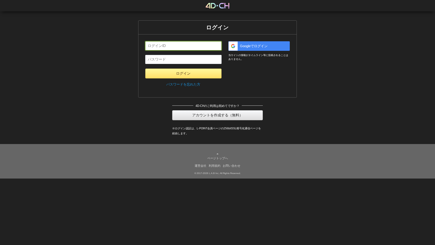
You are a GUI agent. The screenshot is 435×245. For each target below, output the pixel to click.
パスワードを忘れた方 (183, 84)
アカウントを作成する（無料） (217, 115)
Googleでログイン (254, 46)
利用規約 (214, 165)
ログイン (183, 73)
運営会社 (200, 165)
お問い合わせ (231, 165)
